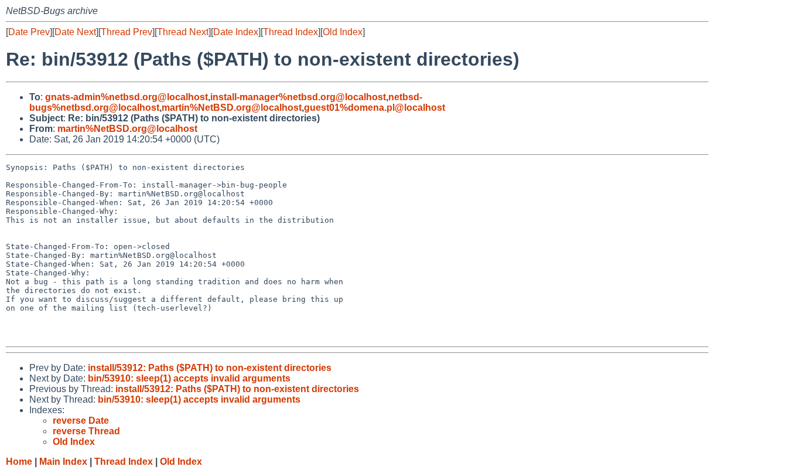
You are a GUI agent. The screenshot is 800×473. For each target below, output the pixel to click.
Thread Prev (126, 32)
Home (19, 462)
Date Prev (29, 32)
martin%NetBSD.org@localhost (232, 108)
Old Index (343, 32)
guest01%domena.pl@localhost (374, 108)
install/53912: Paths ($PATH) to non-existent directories (209, 368)
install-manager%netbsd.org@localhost (298, 97)
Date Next (75, 32)
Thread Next (182, 32)
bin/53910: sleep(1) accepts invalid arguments (189, 378)
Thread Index (290, 32)
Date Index (235, 32)
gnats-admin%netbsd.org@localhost (126, 97)
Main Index (63, 462)
